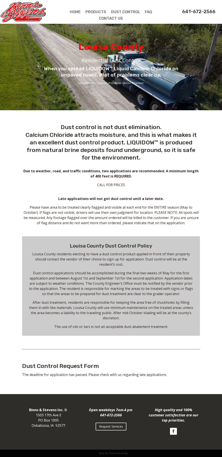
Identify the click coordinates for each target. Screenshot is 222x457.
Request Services (111, 426)
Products (95, 12)
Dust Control (125, 12)
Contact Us (111, 19)
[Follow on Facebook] (173, 431)
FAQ (148, 12)
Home (75, 12)
